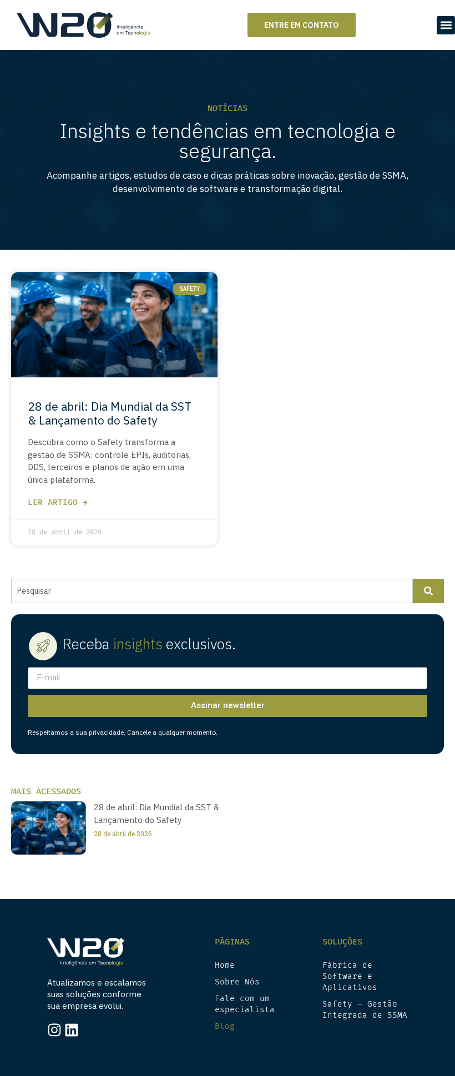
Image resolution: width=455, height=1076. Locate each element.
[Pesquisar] (428, 591)
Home (225, 965)
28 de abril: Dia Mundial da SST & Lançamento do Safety (109, 413)
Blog (225, 1026)
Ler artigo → (58, 502)
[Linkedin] (71, 1030)
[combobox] (212, 591)
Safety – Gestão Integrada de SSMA (364, 1009)
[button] (446, 25)
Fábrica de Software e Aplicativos (349, 976)
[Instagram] (54, 1030)
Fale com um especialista (245, 1004)
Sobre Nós (237, 982)
